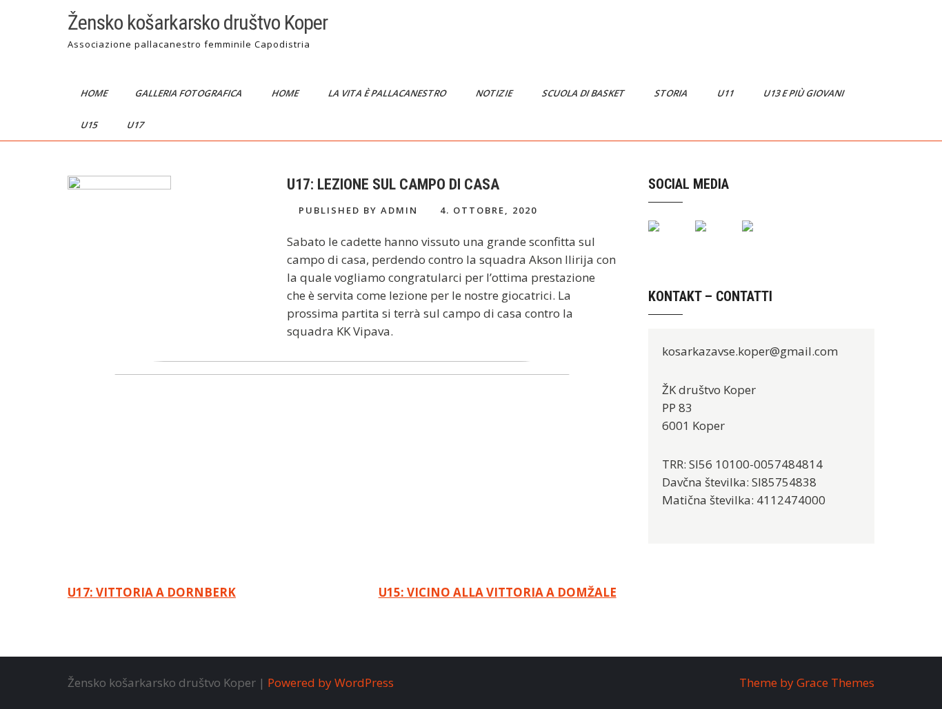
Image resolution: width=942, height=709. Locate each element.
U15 (90, 125)
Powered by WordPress (331, 682)
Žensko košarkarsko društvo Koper (198, 22)
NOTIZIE (495, 93)
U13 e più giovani (805, 93)
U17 (136, 125)
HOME (286, 93)
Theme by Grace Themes (806, 682)
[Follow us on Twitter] (711, 237)
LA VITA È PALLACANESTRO (388, 93)
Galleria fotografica (189, 93)
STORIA (672, 93)
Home (95, 93)
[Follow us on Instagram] (758, 237)
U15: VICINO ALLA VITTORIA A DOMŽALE (498, 592)
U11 (726, 93)
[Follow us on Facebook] (664, 237)
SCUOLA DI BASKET (584, 93)
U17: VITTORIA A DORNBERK (152, 592)
